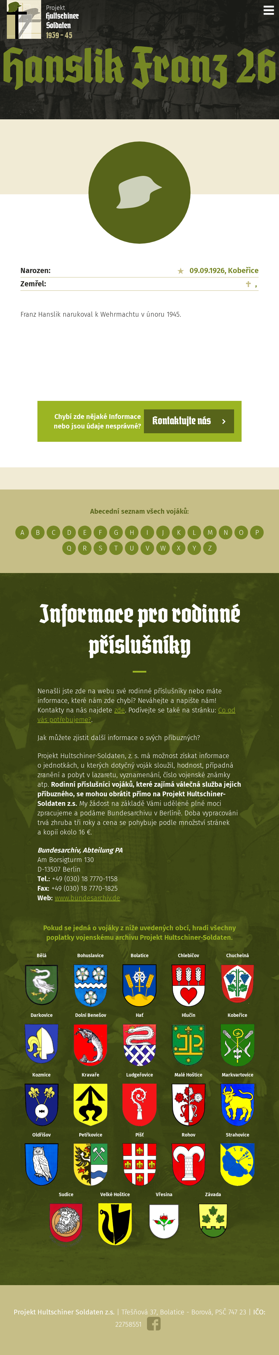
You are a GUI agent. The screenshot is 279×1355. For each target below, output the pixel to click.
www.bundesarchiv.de (87, 898)
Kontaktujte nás (181, 421)
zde (119, 710)
